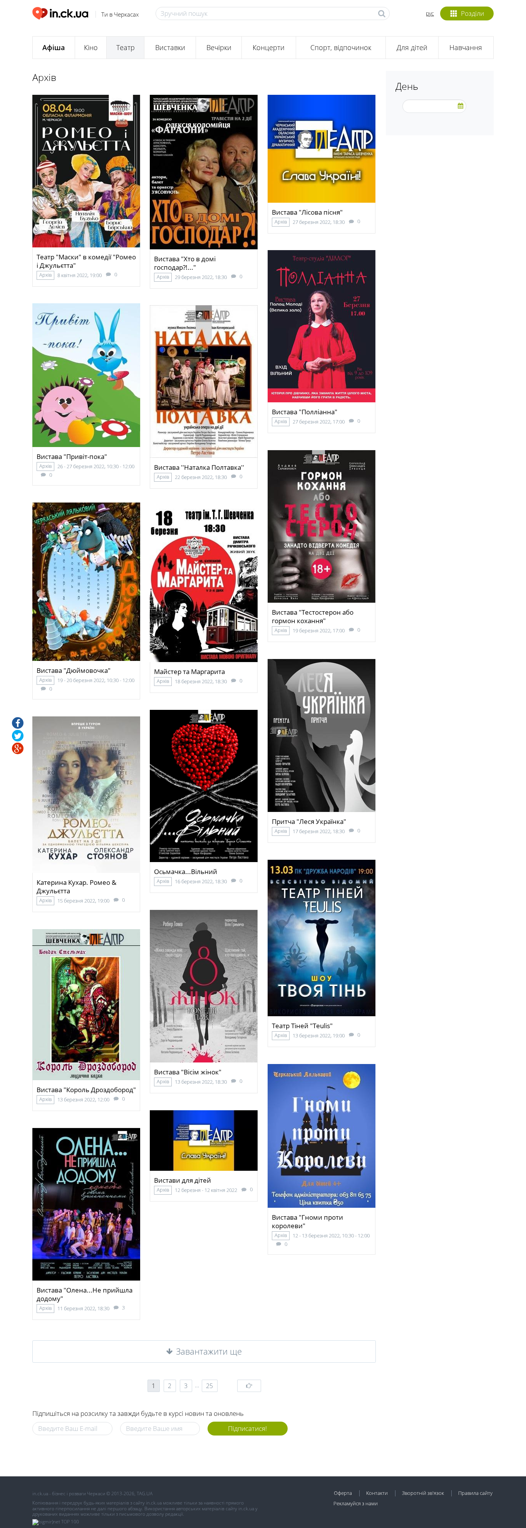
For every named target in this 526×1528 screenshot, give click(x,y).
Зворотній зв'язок (423, 1492)
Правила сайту (475, 1492)
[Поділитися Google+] (17, 748)
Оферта (343, 1492)
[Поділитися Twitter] (17, 735)
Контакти (377, 1492)
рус (430, 13)
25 (209, 1386)
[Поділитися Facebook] (17, 723)
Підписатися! (247, 1428)
